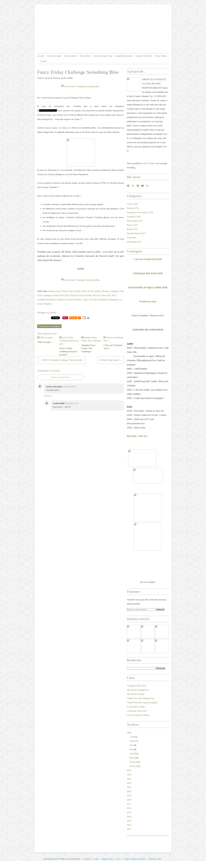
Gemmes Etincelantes (46, 299)
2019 (129, 795)
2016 (129, 808)
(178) (140, 212)
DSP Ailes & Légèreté (91, 291)
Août (132, 737)
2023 (129, 779)
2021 (129, 787)
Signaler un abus (107, 859)
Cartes (85, 299)
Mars (132, 758)
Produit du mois (147, 301)
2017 (129, 804)
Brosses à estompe (110, 291)
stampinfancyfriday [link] (48, 110)
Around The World (143, 56)
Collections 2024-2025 (137, 711)
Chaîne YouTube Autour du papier (142, 702)
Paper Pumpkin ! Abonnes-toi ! (148, 315)
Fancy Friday (161, 56)
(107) (136, 233)
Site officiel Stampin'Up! (138, 690)
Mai (131, 749)
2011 (129, 829)
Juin (131, 745)
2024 (129, 774)
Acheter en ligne (54, 56)
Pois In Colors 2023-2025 (104, 295)
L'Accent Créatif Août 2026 (148, 259)
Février (133, 762)
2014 (129, 816)
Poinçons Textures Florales (69, 299)
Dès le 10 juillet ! (148, 582)
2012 (129, 825)
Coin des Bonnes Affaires (138, 715)
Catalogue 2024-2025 (136, 686)
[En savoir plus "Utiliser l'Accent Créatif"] (162, 632)
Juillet (132, 741)
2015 (129, 812)
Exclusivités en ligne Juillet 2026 (147, 287)
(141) (135, 221)
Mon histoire (85, 56)
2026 (129, 732)
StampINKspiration (123, 56)
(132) (132, 229)
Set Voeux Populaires (98, 299)
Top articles (87, 859)
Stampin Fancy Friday (57, 291)
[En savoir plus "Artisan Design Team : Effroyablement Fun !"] (134, 646)
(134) (132, 225)
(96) (134, 242)
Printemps (113, 299)
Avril (132, 753)
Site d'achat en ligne (135, 694)
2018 (129, 800)
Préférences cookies (155, 859)
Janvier (133, 766)
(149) (134, 216)
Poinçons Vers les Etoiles (81, 295)
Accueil (40, 56)
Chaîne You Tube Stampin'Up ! (141, 698)
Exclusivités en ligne (136, 707)
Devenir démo (70, 56)
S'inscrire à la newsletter (49, 326)
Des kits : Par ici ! (137, 436)
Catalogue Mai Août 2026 (148, 273)
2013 (129, 821)
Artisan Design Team (103, 56)
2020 (129, 791)
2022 (129, 783)
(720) (132, 204)
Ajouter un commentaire (60, 377)
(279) (133, 208)
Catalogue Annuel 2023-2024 (56, 295)
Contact (43, 61)
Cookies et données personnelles (135, 859)
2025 (129, 770)
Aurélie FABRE (148, 163)
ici (81, 243)
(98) (131, 237)
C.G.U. (118, 859)
